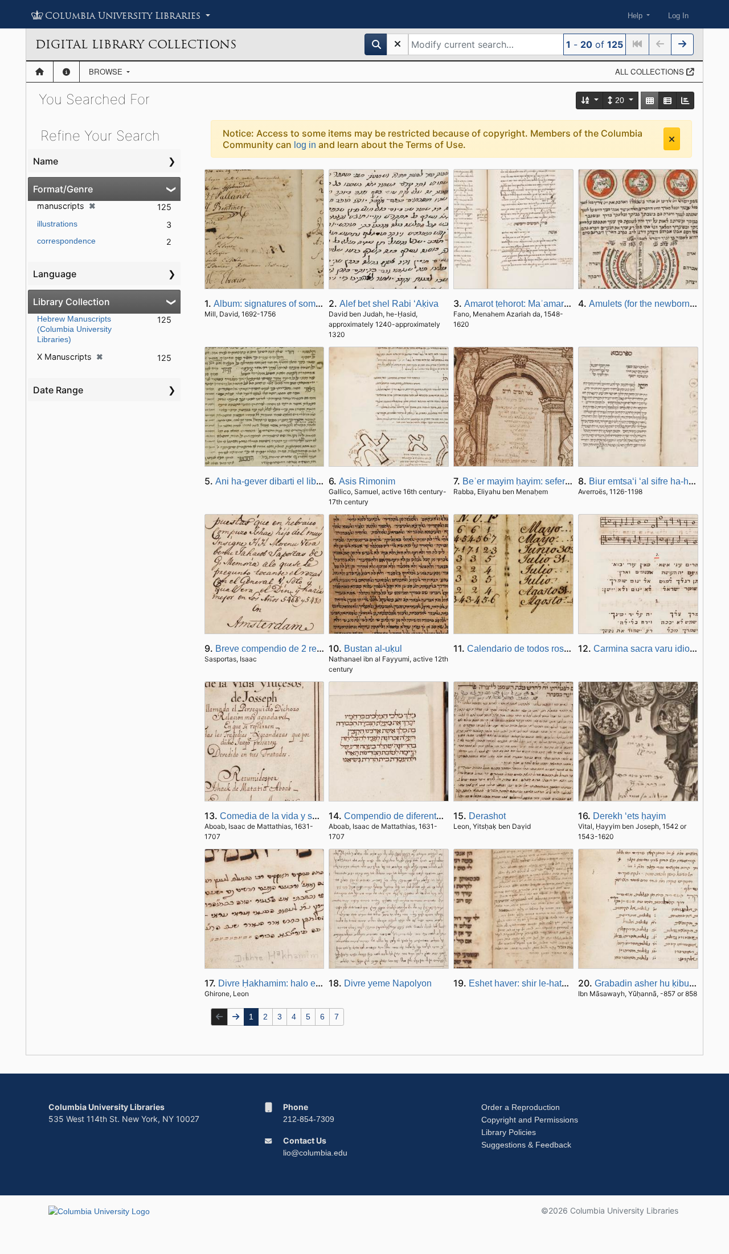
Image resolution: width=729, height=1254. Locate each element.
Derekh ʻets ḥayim (629, 816)
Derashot (487, 816)
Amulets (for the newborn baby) (652, 304)
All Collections (650, 71)
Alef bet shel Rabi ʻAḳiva (389, 304)
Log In (678, 15)
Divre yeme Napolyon (388, 983)
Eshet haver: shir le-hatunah (525, 983)
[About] (66, 71)
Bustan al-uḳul (373, 648)
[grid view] (650, 100)
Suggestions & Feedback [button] (526, 1144)
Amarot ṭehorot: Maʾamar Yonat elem (538, 304)
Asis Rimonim (367, 481)
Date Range (58, 390)
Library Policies (508, 1132)
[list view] (667, 100)
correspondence (66, 240)
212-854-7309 (308, 1119)
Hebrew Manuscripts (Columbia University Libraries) (74, 329)
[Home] (39, 71)
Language (54, 273)
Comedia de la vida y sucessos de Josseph (307, 816)
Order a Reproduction (520, 1107)
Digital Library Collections (135, 44)
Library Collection (71, 301)
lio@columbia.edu (315, 1152)
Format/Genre (63, 189)
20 (619, 100)
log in (305, 145)
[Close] (672, 139)
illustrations (57, 223)
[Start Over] (397, 44)
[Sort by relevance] (590, 100)
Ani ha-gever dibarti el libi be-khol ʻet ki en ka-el (311, 481)
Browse (107, 71)
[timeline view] (685, 100)
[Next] (682, 44)
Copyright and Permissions (529, 1119)
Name (45, 161)
